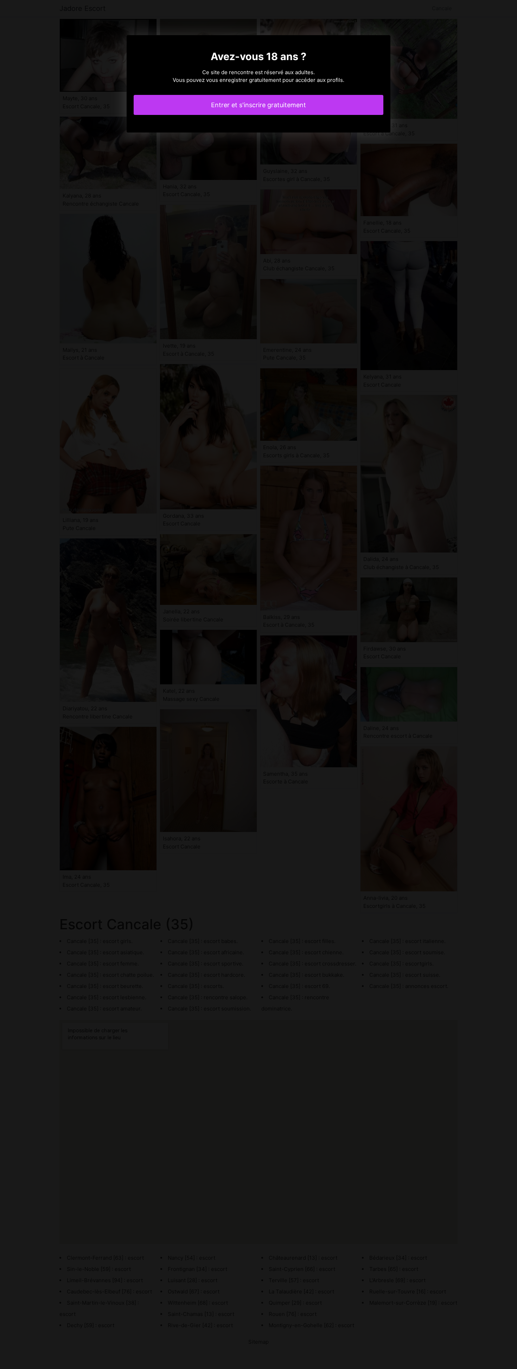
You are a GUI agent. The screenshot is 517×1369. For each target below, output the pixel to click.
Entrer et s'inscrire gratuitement (258, 105)
